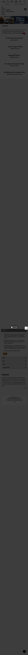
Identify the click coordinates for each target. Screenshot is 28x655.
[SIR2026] (14, 327)
